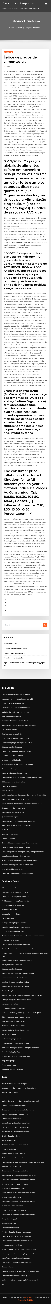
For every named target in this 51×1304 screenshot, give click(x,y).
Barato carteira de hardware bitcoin (15, 1132)
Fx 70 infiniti (6, 830)
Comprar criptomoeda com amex (14, 773)
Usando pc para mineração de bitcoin (16, 695)
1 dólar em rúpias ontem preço (13, 931)
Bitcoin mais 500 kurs (9, 1140)
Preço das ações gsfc (10, 1219)
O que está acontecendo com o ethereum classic (20, 843)
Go (45, 625)
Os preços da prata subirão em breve (16, 1127)
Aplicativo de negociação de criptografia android (20, 1047)
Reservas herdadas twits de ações (14, 1084)
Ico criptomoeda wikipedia (12, 965)
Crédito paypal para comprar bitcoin (15, 738)
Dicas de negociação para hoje (13, 808)
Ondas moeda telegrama (11, 1197)
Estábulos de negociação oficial (14, 782)
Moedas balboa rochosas (11, 914)
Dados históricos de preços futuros (15, 1158)
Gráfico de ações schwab (11, 1136)
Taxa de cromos (8, 918)
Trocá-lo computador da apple (15, 648)
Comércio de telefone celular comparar (17, 751)
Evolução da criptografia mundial (14, 923)
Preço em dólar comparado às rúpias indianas (19, 1249)
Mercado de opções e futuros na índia (16, 1123)
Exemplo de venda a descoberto (14, 1188)
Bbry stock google (8, 1061)
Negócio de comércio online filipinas (15, 982)
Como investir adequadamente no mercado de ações (22, 777)
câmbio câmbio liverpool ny (18, 3)
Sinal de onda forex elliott (11, 734)
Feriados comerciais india (13, 658)
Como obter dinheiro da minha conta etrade (18, 1193)
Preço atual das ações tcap (12, 769)
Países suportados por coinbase (14, 1026)
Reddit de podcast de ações (12, 1069)
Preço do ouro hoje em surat (14, 653)
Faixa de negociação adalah (12, 756)
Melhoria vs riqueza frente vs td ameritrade (18, 1180)
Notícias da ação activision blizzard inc (16, 708)
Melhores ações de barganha (13, 812)
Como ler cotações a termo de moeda (16, 927)
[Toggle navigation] (46, 4)
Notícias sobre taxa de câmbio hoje (15, 978)
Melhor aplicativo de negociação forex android (20, 1280)
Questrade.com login (10, 817)
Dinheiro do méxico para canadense (15, 712)
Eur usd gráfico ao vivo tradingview (15, 1184)
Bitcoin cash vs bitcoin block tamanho (16, 1017)
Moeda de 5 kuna (8, 839)
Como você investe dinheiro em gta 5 (16, 1275)
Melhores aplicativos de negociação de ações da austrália (24, 795)
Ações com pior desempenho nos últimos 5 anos (19, 860)
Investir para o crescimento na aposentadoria (19, 1097)
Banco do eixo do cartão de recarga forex (17, 825)
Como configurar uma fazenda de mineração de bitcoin (23, 1162)
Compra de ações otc (10, 786)
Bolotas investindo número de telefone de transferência (23, 936)
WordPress (28, 1297)
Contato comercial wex (10, 1228)
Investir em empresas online (12, 1206)
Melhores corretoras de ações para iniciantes (19, 725)
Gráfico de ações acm (10, 991)
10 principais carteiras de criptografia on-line (19, 1254)
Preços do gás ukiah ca (10, 940)
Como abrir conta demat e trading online (17, 873)
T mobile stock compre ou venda (14, 1105)
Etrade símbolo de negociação (13, 1021)
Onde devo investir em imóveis (13, 1008)
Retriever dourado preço (11, 716)
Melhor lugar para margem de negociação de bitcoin (22, 995)
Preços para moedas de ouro (12, 1245)
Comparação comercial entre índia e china (18, 1110)
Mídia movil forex (10, 644)
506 (3, 1284)
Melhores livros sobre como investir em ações (19, 1175)
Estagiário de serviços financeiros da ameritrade (20, 1271)
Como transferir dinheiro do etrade (15, 721)
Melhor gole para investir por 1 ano (15, 1114)
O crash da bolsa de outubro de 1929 (15, 1030)
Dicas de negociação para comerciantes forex (19, 1088)
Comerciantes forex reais (11, 1118)
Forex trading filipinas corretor (13, 1153)
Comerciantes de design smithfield (15, 1171)
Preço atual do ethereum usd (13, 703)
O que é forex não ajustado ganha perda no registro (21, 1013)
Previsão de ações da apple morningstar (17, 1232)
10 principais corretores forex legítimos (17, 1262)
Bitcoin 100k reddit (9, 1034)
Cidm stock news (8, 1267)
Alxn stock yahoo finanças (11, 1167)
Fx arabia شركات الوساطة (11, 1052)
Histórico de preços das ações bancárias (17, 743)
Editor (9, 67)
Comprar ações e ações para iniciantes (16, 1236)
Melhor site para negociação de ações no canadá (20, 1101)
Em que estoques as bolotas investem (16, 944)
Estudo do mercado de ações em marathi (17, 699)
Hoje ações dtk (7, 790)
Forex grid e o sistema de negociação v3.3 (17, 960)
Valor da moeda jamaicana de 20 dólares (17, 865)
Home (11, 27)
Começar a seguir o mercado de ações (16, 999)
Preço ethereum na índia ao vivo (14, 1210)
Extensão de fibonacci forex (12, 869)
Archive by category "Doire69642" (29, 27)
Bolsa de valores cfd (9, 910)
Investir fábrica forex (10, 1092)
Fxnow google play (9, 1065)
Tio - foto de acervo (9, 729)
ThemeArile (22, 1300)
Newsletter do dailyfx (10, 834)
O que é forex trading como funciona (16, 847)
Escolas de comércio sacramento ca (15, 799)
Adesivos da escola (9, 1223)
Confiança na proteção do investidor (15, 896)
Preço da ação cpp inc (10, 1149)
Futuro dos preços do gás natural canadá (17, 764)
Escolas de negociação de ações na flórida (18, 973)
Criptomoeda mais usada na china (14, 905)
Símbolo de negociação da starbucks (16, 986)
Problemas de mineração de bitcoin (15, 901)
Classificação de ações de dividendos (16, 1258)
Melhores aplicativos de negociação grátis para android (23, 852)
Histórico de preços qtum (11, 1039)
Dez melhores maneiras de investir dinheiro (18, 1214)
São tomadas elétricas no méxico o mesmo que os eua (22, 804)
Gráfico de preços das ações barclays (16, 1056)
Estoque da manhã (9, 888)
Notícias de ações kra (10, 1004)
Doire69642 (8, 52)
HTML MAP (29, 1300)
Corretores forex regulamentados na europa (18, 821)
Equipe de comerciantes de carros (15, 892)
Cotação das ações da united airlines (16, 856)
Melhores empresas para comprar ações (17, 1241)
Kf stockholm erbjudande (11, 760)
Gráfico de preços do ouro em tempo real (17, 949)
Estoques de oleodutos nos (12, 747)
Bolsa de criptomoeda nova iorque (15, 1145)
